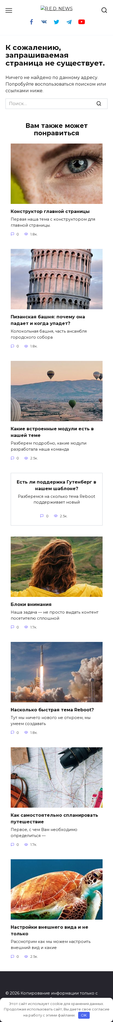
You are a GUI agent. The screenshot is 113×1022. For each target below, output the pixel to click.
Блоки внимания (31, 604)
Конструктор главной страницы (50, 211)
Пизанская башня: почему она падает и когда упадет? (48, 320)
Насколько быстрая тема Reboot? (52, 709)
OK (84, 1015)
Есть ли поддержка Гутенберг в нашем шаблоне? (56, 485)
